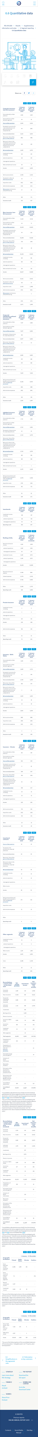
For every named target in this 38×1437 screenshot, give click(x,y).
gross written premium (8, 138)
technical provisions (8, 179)
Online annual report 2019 (19, 1420)
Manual (18, 1433)
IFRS (8, 1097)
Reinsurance (6, 189)
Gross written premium (8, 123)
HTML (34, 103)
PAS (3, 1097)
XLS (25, 103)
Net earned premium (8, 150)
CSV (29, 103)
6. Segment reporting (27, 28)
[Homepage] (19, 3)
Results (18, 26)
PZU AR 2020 (8, 26)
